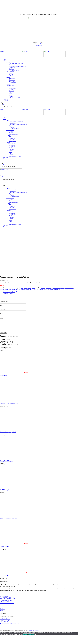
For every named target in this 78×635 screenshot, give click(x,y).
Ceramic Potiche (4, 546)
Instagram (2, 610)
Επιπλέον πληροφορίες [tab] (8, 293)
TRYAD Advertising (33, 630)
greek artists (48, 288)
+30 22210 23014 (4, 620)
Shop (22, 288)
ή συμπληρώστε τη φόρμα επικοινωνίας (9, 623)
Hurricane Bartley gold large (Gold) (9, 403)
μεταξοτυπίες (15, 289)
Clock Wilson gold (4, 489)
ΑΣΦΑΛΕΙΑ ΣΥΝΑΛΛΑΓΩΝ (7, 598)
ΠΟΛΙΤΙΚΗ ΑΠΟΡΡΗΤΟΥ (7, 597)
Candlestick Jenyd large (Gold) (8, 432)
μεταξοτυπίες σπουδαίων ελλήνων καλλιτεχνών (48, 289)
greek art (43, 288)
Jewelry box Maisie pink (6, 461)
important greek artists (64, 288)
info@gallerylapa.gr (39, 43)
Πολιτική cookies (30, 634)
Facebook (2, 609)
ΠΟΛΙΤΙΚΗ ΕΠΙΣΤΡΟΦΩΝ (7, 603)
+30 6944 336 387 (4, 621)
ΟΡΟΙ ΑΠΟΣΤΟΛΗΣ (5, 601)
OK (24, 634)
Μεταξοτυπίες (27, 288)
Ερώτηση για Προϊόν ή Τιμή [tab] (10, 292)
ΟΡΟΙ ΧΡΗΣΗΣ (4, 596)
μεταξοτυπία (8, 289)
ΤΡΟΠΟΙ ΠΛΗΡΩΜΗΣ (6, 600)
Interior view (3, 375)
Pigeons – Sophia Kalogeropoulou (8, 518)
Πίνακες (34, 288)
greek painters (55, 288)
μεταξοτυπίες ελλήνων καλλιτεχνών (27, 289)
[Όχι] (35, 634)
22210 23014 (39, 45)
